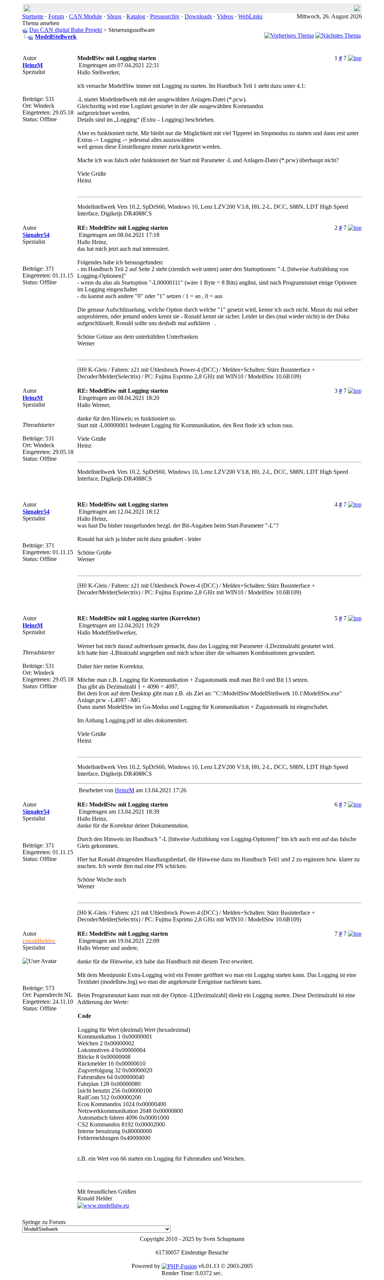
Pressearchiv (165, 16)
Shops (114, 16)
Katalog (135, 16)
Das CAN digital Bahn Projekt (65, 30)
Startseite (33, 16)
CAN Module (85, 16)
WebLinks (250, 16)
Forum (56, 16)
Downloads (198, 16)
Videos (225, 16)
